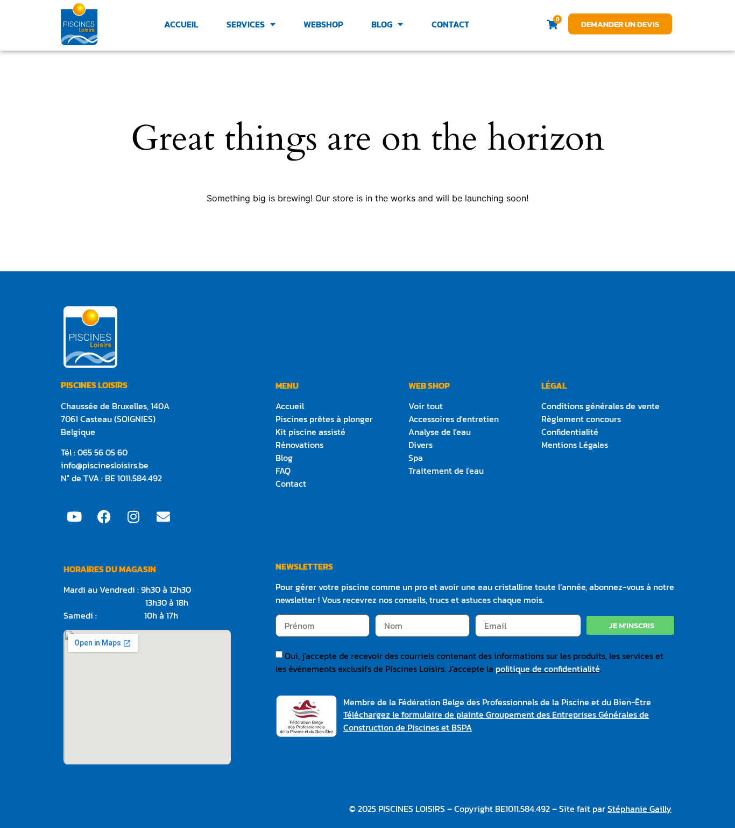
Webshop (323, 24)
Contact (450, 24)
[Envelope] (163, 516)
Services (246, 24)
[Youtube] (74, 516)
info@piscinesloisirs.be (105, 465)
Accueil (181, 24)
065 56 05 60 (103, 452)
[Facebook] (103, 516)
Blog (381, 24)
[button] (630, 625)
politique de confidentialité (548, 668)
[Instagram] (133, 516)
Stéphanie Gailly (639, 808)
